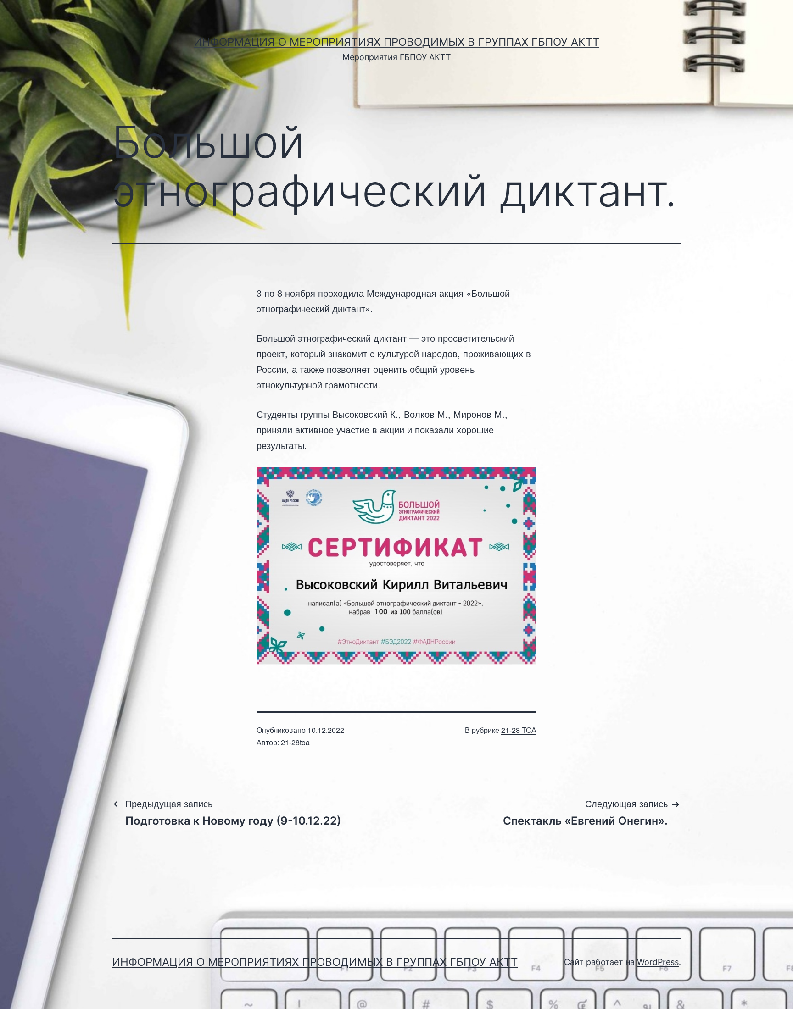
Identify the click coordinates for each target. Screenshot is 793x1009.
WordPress (658, 962)
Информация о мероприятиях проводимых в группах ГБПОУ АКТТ (396, 42)
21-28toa (295, 742)
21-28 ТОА (518, 730)
